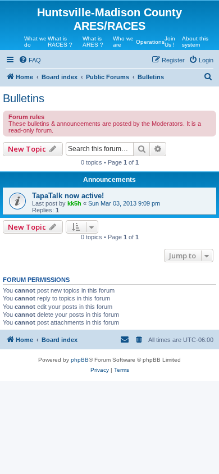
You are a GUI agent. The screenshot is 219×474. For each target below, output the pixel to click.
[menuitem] (30, 60)
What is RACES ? (60, 41)
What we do (35, 41)
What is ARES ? (93, 41)
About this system (195, 41)
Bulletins (23, 98)
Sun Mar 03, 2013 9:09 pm (124, 203)
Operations (150, 42)
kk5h (74, 203)
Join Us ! (170, 41)
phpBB (80, 360)
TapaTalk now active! (68, 196)
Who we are (123, 41)
